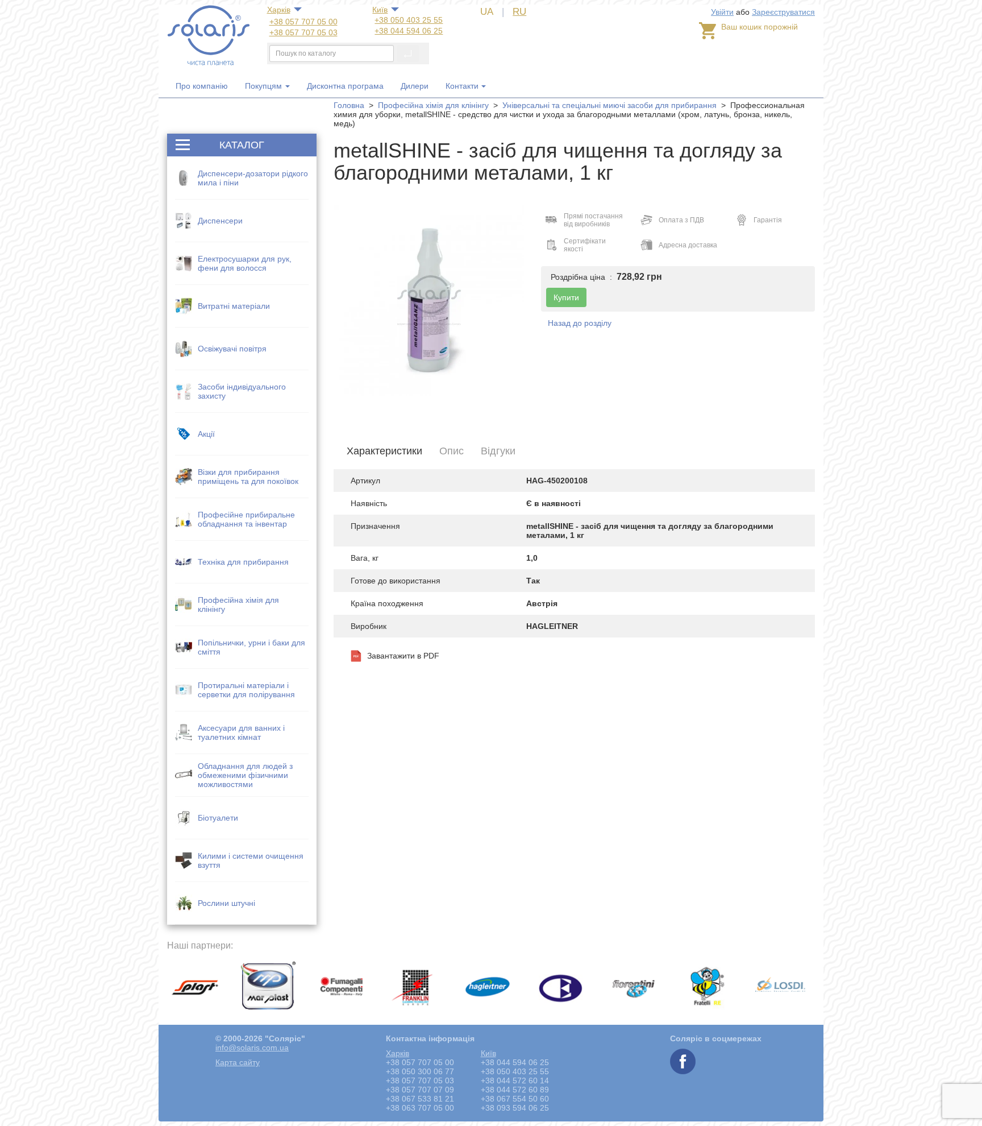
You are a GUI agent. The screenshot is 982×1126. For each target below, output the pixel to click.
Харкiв (278, 9)
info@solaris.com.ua (252, 1047)
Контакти (462, 85)
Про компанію (202, 85)
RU (519, 11)
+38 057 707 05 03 (303, 32)
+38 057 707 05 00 (303, 21)
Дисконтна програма (345, 85)
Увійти (722, 11)
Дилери (414, 85)
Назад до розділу (579, 323)
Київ (380, 9)
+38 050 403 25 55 (409, 19)
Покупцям (264, 85)
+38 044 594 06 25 (409, 30)
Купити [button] (566, 297)
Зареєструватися (783, 11)
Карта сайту (237, 1062)
